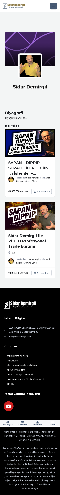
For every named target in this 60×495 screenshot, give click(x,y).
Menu (53, 424)
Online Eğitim (31, 181)
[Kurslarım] (22, 422)
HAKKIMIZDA (12, 360)
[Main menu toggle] (53, 6)
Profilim (37, 424)
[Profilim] (37, 422)
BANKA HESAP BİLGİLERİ (17, 356)
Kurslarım (23, 424)
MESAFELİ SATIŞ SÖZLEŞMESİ (20, 374)
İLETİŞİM (10, 384)
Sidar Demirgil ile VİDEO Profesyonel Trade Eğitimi (27, 241)
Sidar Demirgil (32, 177)
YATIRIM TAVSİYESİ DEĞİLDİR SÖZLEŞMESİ (25, 379)
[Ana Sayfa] (7, 422)
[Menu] (52, 422)
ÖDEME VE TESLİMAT (16, 370)
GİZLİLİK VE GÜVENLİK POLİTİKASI (22, 365)
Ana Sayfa (7, 424)
